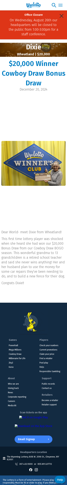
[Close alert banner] (61, 16)
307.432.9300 (26, 464)
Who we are (13, 384)
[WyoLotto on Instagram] (36, 469)
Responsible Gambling (50, 371)
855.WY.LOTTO (45, 464)
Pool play (44, 363)
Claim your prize (47, 354)
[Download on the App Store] (33, 427)
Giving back (13, 388)
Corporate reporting (17, 397)
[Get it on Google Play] (33, 419)
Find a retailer (46, 358)
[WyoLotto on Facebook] (30, 469)
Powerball (13, 345)
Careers (11, 401)
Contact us (47, 388)
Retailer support (49, 404)
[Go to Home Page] (33, 322)
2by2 (11, 363)
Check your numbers (49, 345)
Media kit (12, 405)
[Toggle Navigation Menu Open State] (60, 5)
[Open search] (54, 5)
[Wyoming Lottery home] (33, 5)
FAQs (42, 367)
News (10, 392)
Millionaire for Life (17, 358)
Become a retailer (50, 400)
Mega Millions (15, 350)
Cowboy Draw (15, 354)
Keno (11, 367)
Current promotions (48, 350)
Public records (48, 384)
